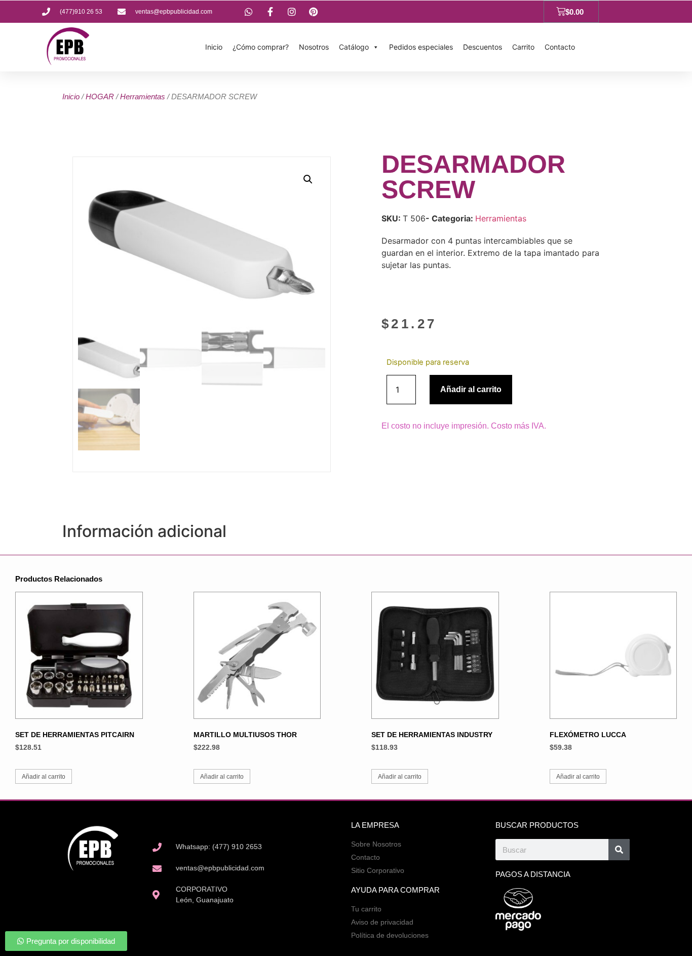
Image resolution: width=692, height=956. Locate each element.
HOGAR (100, 96)
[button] (308, 179)
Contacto (560, 47)
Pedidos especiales (421, 47)
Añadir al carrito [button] (43, 776)
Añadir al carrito (471, 389)
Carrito (523, 47)
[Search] (619, 849)
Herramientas (142, 96)
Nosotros (314, 47)
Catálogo (354, 47)
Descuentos (482, 47)
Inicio (213, 47)
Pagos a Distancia (532, 874)
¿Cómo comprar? (261, 47)
